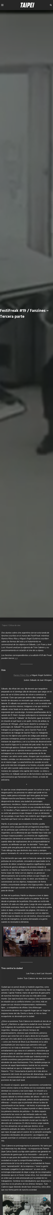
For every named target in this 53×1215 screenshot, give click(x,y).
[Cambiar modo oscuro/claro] (48, 1210)
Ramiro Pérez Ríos (22, 675)
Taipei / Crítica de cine (11, 625)
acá (16, 658)
